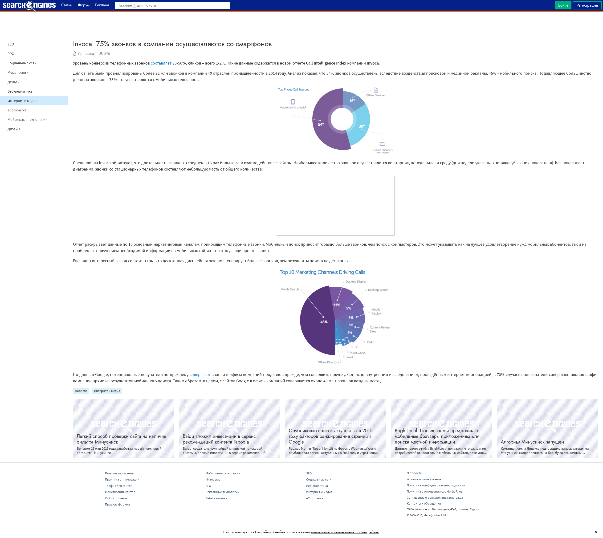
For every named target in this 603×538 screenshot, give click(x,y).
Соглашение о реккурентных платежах (435, 497)
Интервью (213, 479)
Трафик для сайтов (118, 486)
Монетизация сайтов (120, 492)
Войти (563, 5)
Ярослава (86, 53)
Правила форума (117, 504)
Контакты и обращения (424, 503)
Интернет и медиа (22, 100)
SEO (11, 44)
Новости (81, 391)
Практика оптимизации (122, 479)
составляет (161, 63)
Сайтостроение (116, 498)
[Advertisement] (301, 24)
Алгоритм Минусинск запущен (532, 442)
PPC (11, 53)
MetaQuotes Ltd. (435, 515)
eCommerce (17, 110)
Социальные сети (22, 63)
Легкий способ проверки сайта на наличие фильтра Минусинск (121, 439)
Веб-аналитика (20, 91)
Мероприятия (19, 72)
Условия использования (424, 479)
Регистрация (587, 5)
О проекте (414, 473)
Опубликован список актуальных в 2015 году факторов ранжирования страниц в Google (330, 436)
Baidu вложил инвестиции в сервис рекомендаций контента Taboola (219, 439)
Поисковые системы (119, 473)
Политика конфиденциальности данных (436, 485)
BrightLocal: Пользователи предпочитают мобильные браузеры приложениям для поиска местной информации (437, 436)
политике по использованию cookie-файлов (345, 532)
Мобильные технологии (28, 119)
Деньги (14, 81)
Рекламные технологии (223, 492)
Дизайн (14, 128)
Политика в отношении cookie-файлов (435, 491)
